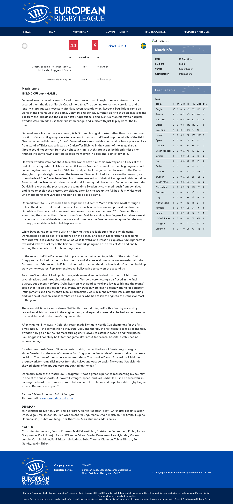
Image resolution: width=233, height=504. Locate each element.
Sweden (117, 45)
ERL (50, 31)
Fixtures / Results (197, 31)
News (27, 31)
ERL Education (155, 31)
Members (79, 31)
